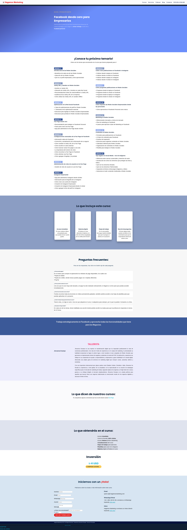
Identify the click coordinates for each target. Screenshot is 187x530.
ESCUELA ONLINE (179, 2)
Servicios (151, 2)
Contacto (169, 2)
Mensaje (56, 507)
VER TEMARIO (60, 39)
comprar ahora (92, 467)
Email (55, 495)
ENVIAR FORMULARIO (62, 515)
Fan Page (111, 397)
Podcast (158, 2)
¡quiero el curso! (93, 330)
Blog (163, 2)
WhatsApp (57, 498)
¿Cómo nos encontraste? (61, 510)
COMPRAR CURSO (61, 33)
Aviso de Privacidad (91, 522)
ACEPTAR (3, 527)
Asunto (56, 502)
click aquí (112, 502)
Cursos (144, 2)
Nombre (56, 491)
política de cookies (68, 525)
